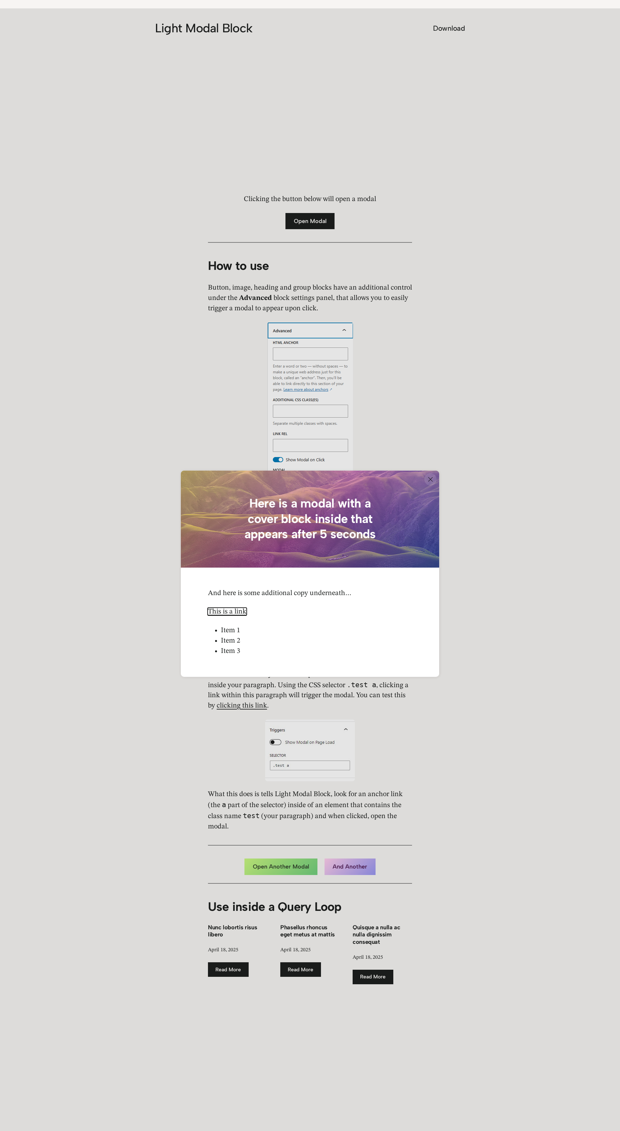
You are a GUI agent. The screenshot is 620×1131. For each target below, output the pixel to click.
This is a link (227, 611)
